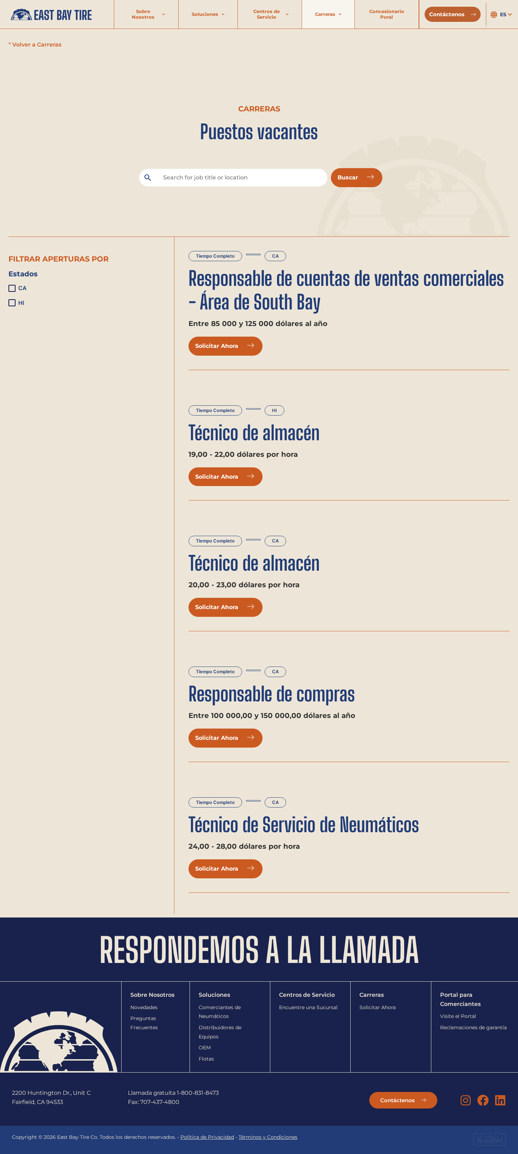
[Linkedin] (500, 1100)
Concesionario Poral (386, 14)
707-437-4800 (159, 1102)
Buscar (349, 177)
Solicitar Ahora (217, 346)
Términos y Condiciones (268, 1137)
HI (274, 410)
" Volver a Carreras (34, 44)
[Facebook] (483, 1100)
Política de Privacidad (207, 1137)
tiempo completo (215, 256)
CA (275, 256)
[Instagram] (465, 1100)
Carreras (325, 14)
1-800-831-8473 (198, 1092)
